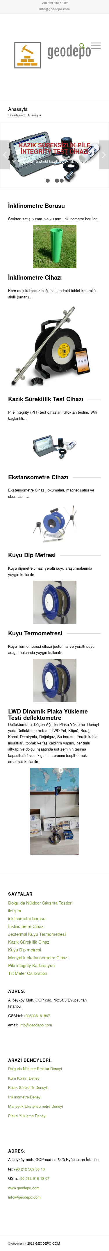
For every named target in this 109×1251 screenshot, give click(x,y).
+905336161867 (37, 1015)
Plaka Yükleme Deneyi (27, 1115)
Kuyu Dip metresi (24, 949)
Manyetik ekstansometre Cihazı (38, 957)
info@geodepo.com (54, 9)
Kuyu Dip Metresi (32, 555)
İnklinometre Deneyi (25, 1097)
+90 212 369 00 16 (29, 1169)
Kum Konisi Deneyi (24, 1078)
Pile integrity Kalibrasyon (31, 965)
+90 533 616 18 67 (55, 3)
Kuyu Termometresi (35, 633)
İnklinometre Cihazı (26, 926)
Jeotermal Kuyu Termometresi (37, 934)
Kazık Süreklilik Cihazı (29, 942)
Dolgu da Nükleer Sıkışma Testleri (40, 903)
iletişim (14, 910)
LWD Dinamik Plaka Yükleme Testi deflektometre (48, 714)
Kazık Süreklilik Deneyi (27, 1087)
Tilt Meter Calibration (27, 973)
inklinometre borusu (26, 918)
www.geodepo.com (24, 1188)
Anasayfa (18, 109)
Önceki (5, 154)
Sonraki (104, 154)
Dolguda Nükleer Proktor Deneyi (35, 1068)
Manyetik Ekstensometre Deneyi (35, 1106)
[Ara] (79, 46)
